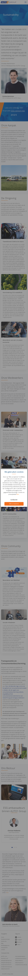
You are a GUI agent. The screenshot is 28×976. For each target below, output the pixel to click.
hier (18, 494)
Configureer (14, 499)
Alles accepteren (14, 504)
